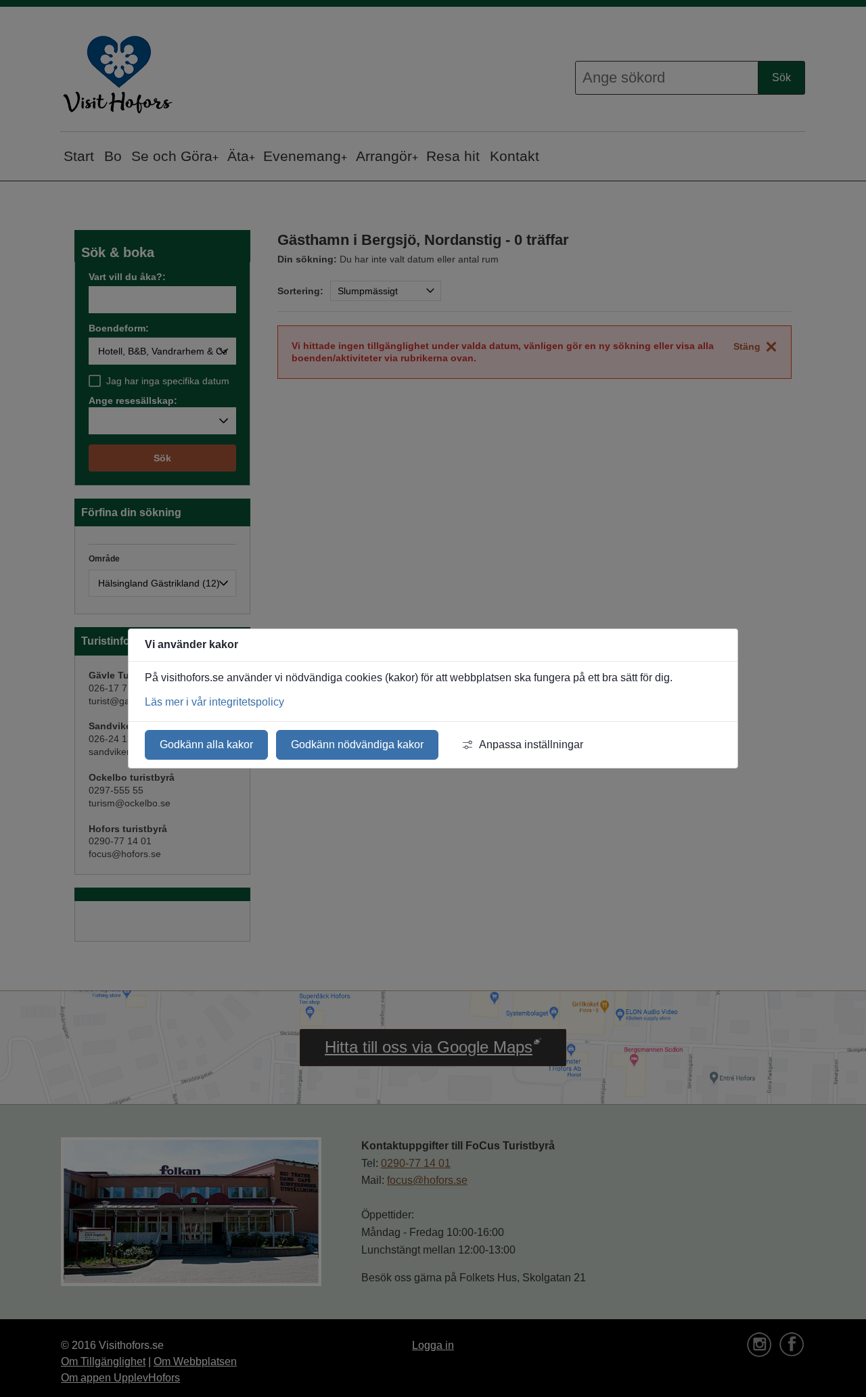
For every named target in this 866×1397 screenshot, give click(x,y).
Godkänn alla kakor (206, 744)
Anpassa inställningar (531, 744)
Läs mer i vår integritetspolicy (214, 702)
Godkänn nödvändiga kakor (357, 744)
